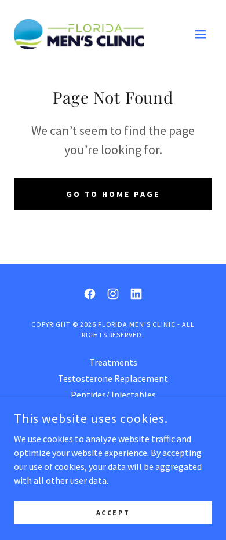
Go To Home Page (113, 194)
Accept (113, 512)
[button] (200, 34)
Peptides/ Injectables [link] (113, 394)
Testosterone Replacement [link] (113, 378)
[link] (79, 34)
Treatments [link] (113, 362)
